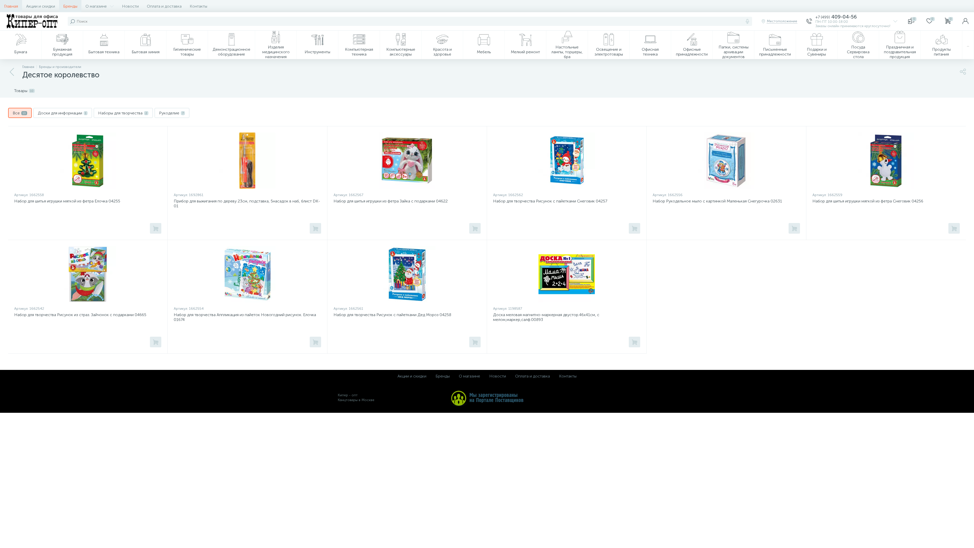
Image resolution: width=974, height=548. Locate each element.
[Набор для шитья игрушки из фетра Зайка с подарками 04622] (407, 160)
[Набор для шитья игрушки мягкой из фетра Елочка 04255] (87, 160)
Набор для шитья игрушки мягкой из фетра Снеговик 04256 (867, 201)
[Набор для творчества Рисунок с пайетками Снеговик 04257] (566, 160)
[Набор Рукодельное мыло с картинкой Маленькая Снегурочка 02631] (726, 160)
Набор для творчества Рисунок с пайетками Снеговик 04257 (550, 201)
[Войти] (965, 21)
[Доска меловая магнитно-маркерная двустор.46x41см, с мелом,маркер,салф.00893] (566, 274)
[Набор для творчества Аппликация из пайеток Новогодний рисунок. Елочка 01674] (247, 274)
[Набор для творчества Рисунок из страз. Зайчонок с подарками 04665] (87, 274)
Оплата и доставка (164, 6)
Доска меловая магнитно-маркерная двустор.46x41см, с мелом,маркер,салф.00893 (546, 317)
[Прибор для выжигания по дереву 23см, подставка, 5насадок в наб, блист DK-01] (247, 160)
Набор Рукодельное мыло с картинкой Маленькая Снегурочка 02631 (717, 201)
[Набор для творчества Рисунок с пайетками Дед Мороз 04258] (407, 274)
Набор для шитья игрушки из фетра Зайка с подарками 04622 (391, 201)
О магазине (96, 6)
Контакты (198, 6)
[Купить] (155, 228)
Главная (11, 6)
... (968, 45)
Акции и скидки (40, 6)
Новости (130, 6)
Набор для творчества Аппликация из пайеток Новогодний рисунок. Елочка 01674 (245, 317)
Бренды (70, 6)
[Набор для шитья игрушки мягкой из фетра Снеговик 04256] (886, 160)
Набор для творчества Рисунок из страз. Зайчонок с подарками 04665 (80, 314)
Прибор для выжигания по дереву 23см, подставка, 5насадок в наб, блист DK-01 (247, 203)
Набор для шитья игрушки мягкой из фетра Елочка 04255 (67, 201)
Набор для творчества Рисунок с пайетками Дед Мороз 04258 (392, 314)
